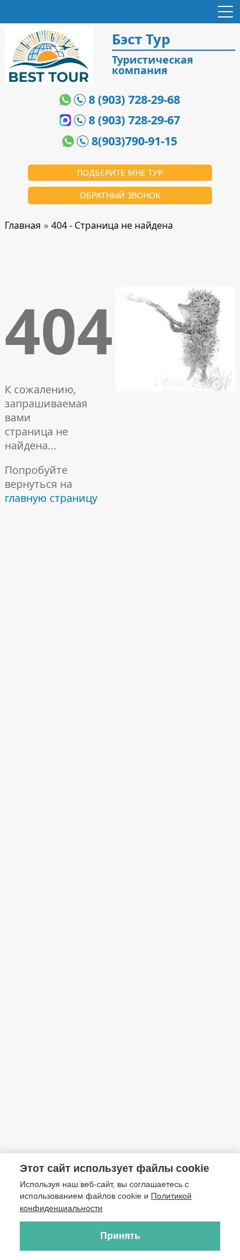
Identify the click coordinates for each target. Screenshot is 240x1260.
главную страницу (51, 498)
